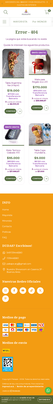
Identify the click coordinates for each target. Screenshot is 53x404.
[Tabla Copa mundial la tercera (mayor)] (46, 178)
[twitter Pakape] (40, 290)
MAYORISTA (20, 21)
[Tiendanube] (11, 391)
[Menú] (4, 21)
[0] (46, 13)
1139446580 (13, 258)
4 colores (13, 142)
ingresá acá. (8, 386)
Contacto (7, 226)
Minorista (7, 220)
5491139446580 (14, 252)
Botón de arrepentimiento (30, 386)
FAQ (4, 237)
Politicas (6, 232)
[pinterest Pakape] (5, 298)
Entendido (44, 400)
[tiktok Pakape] (31, 290)
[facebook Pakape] (14, 290)
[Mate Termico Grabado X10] (20, 178)
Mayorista (7, 215)
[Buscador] (5, 12)
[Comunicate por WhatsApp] (48, 390)
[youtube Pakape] (23, 290)
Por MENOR (39, 21)
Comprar (11, 111)
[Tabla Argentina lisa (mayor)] (20, 111)
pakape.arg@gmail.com (19, 263)
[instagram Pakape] (5, 290)
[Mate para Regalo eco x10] (46, 108)
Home (5, 209)
